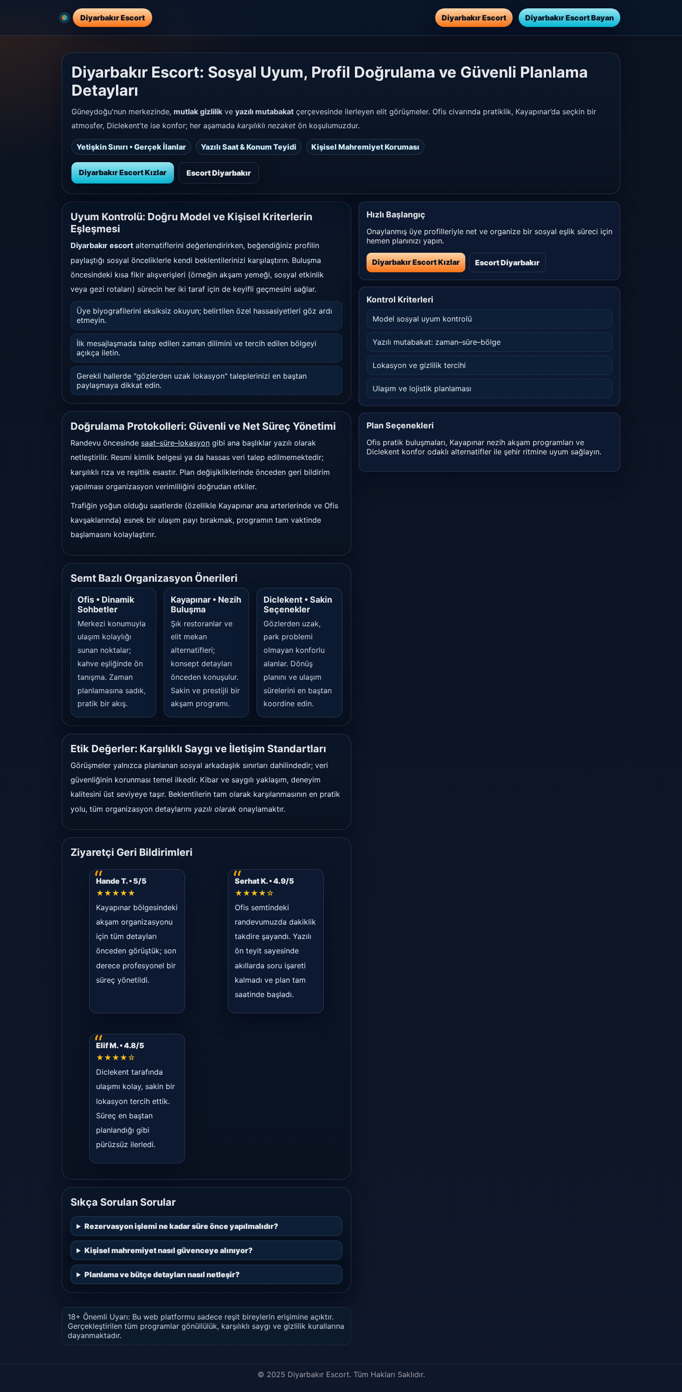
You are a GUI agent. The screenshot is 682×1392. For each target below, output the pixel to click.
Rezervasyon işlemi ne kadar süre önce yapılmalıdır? (181, 1226)
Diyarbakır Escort (474, 17)
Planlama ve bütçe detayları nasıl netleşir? (162, 1274)
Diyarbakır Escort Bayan (569, 17)
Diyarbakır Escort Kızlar (123, 172)
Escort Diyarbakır (219, 172)
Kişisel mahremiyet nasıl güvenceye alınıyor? (168, 1250)
